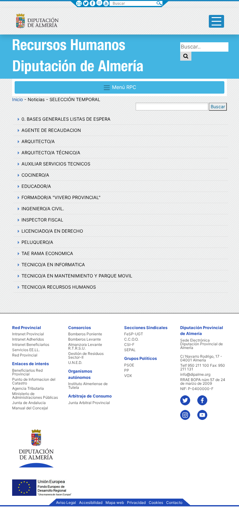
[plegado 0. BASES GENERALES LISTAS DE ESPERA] (18, 119)
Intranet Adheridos (28, 339)
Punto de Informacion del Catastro (33, 381)
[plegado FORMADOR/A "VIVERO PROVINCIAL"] (18, 197)
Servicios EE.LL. (26, 350)
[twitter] (188, 397)
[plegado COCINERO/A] (18, 175)
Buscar (218, 106)
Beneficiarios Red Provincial (27, 372)
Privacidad (136, 503)
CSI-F (129, 345)
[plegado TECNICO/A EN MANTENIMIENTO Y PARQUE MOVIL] (18, 276)
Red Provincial (24, 355)
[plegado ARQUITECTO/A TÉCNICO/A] (18, 153)
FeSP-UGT (133, 334)
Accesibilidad (90, 503)
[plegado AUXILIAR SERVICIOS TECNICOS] (18, 164)
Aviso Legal (66, 503)
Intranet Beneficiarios (30, 345)
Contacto (174, 503)
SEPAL (130, 350)
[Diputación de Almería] (34, 20)
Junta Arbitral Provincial (89, 403)
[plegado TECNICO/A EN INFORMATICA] (18, 264)
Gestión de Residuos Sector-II (86, 355)
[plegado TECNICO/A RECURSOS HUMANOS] (18, 287)
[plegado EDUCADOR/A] (18, 186)
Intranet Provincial (28, 334)
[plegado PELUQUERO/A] (18, 242)
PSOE (129, 365)
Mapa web (114, 503)
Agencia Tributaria (28, 388)
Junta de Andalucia (29, 403)
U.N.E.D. (75, 363)
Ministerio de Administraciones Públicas (35, 395)
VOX (128, 376)
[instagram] (99, 2)
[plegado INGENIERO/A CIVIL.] (18, 209)
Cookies (156, 503)
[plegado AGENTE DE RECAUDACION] (18, 130)
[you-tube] (205, 412)
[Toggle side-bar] (216, 21)
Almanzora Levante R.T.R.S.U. (85, 346)
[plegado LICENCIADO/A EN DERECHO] (18, 231)
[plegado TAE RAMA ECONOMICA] (18, 253)
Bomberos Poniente (85, 334)
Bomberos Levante (84, 339)
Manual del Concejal (30, 408)
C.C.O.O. (131, 339)
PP (126, 370)
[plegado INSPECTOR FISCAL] (18, 220)
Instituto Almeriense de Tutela (88, 385)
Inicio (17, 99)
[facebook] (205, 397)
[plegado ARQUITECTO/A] (18, 141)
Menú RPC (123, 87)
